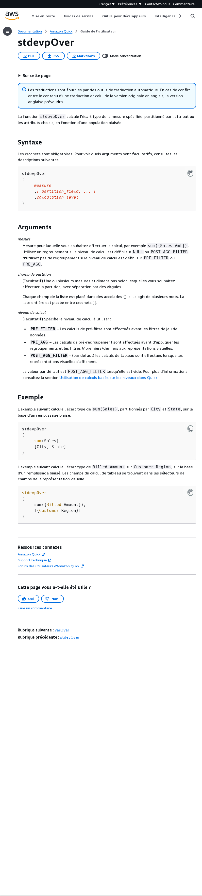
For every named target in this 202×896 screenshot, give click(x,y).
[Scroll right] (180, 16)
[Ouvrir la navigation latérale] (7, 31)
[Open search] (192, 16)
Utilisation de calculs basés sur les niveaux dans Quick (108, 377)
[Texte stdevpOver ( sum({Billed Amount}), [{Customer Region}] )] (190, 492)
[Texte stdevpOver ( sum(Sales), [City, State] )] (190, 428)
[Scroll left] (28, 16)
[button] (34, 75)
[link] (98, 31)
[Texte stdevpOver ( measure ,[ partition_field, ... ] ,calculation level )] (190, 173)
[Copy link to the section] (14, 142)
